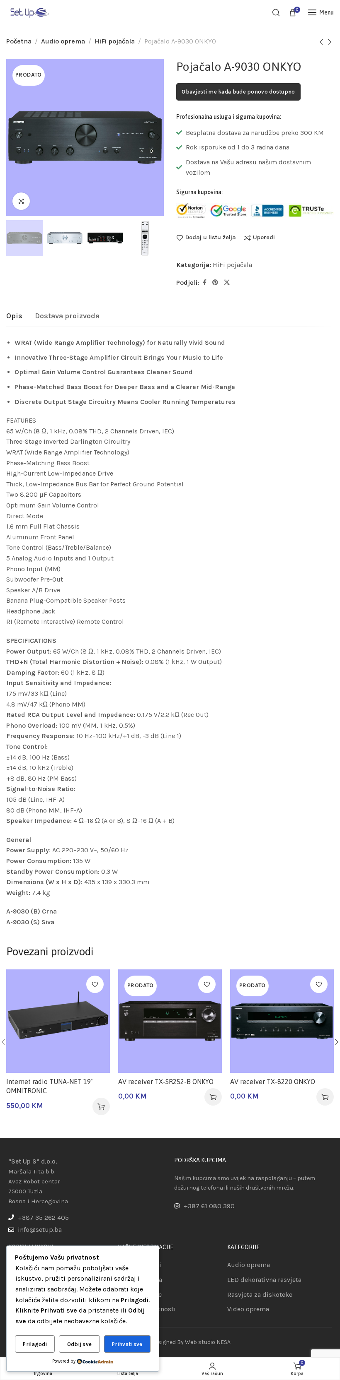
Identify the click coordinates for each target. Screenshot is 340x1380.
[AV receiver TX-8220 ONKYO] (282, 1021)
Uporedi (264, 237)
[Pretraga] (276, 12)
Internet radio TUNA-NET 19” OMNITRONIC (50, 1086)
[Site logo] (29, 12)
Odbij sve (79, 1344)
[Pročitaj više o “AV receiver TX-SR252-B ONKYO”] (213, 1097)
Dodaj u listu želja (210, 237)
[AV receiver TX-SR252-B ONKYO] (170, 1021)
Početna (19, 41)
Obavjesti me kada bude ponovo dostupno (238, 92)
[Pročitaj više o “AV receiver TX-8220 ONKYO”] (325, 1097)
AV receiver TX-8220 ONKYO (272, 1081)
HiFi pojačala (115, 41)
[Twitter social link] (227, 282)
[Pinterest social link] (215, 282)
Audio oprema (63, 41)
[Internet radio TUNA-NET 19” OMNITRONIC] (58, 1021)
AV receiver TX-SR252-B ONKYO (166, 1081)
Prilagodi (35, 1344)
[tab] (14, 316)
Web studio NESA (208, 1342)
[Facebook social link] (204, 282)
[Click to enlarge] (21, 201)
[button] (101, 1106)
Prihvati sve (127, 1344)
